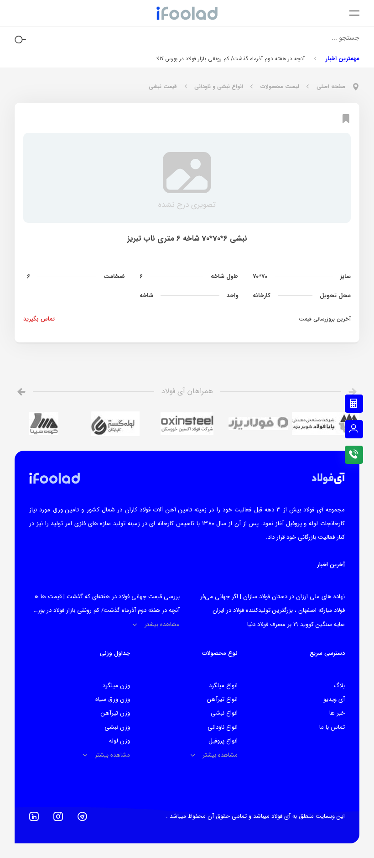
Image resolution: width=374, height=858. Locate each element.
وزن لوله (119, 741)
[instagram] (58, 816)
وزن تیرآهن (115, 713)
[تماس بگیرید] (354, 455)
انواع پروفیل (223, 741)
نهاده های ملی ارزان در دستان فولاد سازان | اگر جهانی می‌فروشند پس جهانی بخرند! (243, 596)
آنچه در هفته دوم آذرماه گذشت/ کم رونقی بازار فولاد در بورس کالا (230, 58)
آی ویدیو (334, 699)
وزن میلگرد (116, 685)
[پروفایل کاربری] (354, 429)
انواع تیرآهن (222, 699)
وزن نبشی (117, 727)
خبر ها (337, 713)
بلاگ (339, 685)
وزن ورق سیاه (112, 699)
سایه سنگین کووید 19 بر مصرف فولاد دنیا (296, 624)
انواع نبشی (224, 713)
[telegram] (82, 816)
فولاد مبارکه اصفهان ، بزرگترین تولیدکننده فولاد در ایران (279, 610)
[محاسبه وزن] (354, 404)
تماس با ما (332, 727)
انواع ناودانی (223, 727)
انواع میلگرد (223, 685)
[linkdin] (34, 816)
